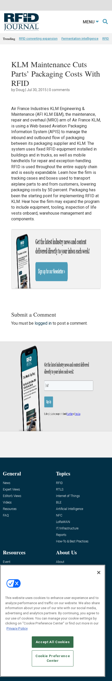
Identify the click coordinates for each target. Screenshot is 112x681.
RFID (59, 483)
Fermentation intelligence (79, 38)
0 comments (59, 90)
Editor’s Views (12, 496)
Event (6, 562)
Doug (20, 90)
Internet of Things (68, 496)
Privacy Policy (17, 628)
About (60, 562)
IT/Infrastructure (67, 528)
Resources (10, 509)
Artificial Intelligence (69, 509)
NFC (59, 515)
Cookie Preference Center (52, 658)
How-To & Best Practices (72, 541)
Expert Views (11, 489)
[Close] (98, 572)
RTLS (59, 489)
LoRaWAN (63, 522)
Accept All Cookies (53, 642)
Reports (61, 535)
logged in (43, 323)
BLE (58, 502)
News (6, 483)
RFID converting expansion (38, 38)
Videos (7, 502)
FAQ (6, 515)
